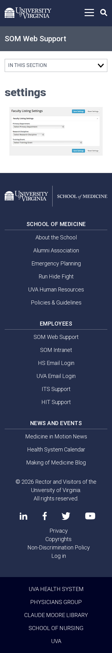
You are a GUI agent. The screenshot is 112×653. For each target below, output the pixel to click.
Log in (58, 556)
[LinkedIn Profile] (23, 516)
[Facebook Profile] (45, 516)
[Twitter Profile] (66, 516)
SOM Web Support (35, 38)
